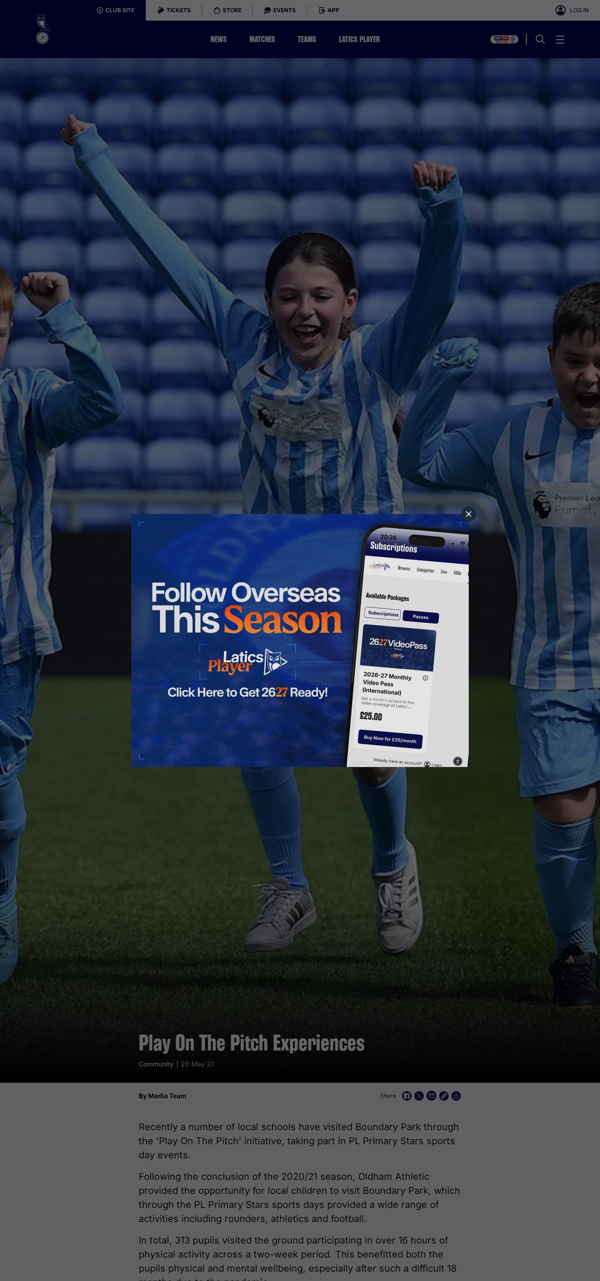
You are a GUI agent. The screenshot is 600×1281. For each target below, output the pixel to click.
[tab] (468, 514)
